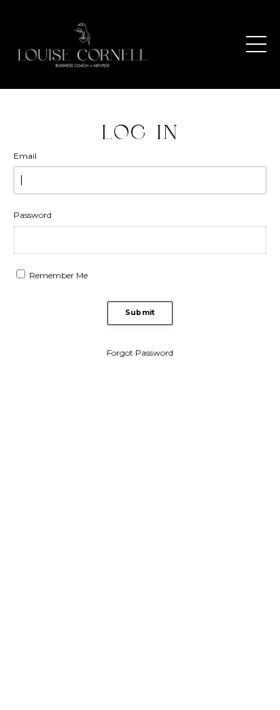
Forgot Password (140, 353)
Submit (140, 312)
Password (33, 215)
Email (25, 156)
